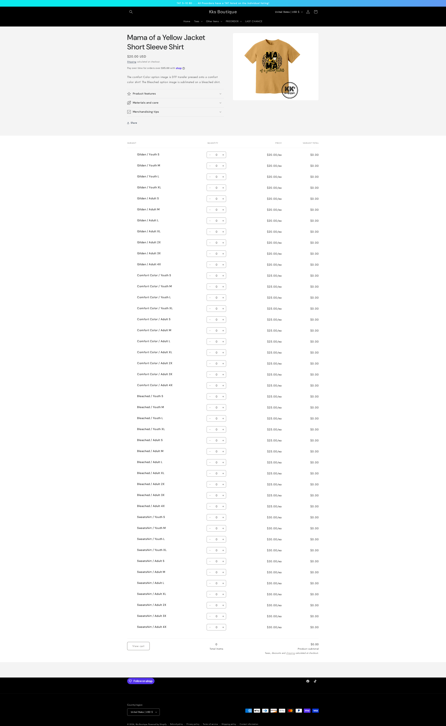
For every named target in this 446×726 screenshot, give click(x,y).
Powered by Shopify (157, 724)
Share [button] (134, 123)
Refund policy (176, 724)
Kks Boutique (142, 724)
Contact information (249, 724)
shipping (290, 653)
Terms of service (210, 724)
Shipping (131, 61)
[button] (131, 12)
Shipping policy (229, 724)
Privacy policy (193, 724)
